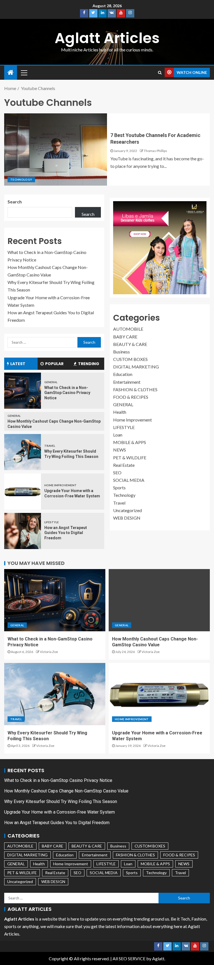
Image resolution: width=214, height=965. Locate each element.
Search (15, 201)
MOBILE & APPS (129, 442)
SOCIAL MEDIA (128, 480)
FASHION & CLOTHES (135, 389)
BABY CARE (125, 336)
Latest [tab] (17, 363)
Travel (49, 445)
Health (119, 412)
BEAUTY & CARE (130, 344)
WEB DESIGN (126, 517)
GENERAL (50, 382)
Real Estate (124, 465)
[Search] (159, 72)
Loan (117, 434)
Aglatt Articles (107, 38)
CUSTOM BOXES (130, 359)
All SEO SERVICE (129, 958)
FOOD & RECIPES (130, 397)
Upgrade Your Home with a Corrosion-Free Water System (59, 812)
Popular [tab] (54, 363)
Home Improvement (60, 485)
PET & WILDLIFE (129, 457)
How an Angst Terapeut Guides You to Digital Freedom (65, 532)
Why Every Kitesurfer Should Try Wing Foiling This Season (60, 801)
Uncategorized (127, 510)
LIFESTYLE (51, 522)
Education (122, 374)
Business (121, 351)
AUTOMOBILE (128, 328)
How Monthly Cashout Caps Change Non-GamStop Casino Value (66, 791)
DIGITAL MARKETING (136, 366)
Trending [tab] (88, 363)
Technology (21, 179)
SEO (117, 472)
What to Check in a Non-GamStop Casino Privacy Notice (67, 392)
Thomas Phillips (155, 151)
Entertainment (126, 382)
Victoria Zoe (49, 652)
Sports (119, 487)
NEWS (119, 449)
